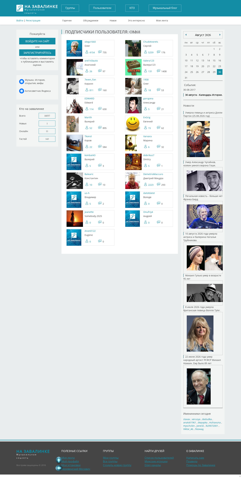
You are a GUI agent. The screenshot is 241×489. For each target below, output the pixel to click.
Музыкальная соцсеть (41, 8)
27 (202, 72)
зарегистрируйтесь (37, 52)
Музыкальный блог (165, 8)
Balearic (89, 174)
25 (191, 72)
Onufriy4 (148, 211)
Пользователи (102, 8)
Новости (188, 105)
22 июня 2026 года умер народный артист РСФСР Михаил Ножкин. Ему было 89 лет (202, 360)
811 (91, 90)
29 (214, 72)
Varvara (147, 136)
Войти (19, 20)
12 (197, 60)
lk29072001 (212, 425)
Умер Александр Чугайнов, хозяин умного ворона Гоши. (199, 164)
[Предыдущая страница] (59, 468)
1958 (146, 79)
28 (208, 72)
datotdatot (149, 193)
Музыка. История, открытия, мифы (35, 81)
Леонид (199, 429)
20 (202, 66)
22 (91, 147)
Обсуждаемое (90, 20)
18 (149, 90)
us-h (87, 193)
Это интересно (136, 20)
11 (47, 131)
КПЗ (132, 8)
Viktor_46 (188, 429)
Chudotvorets (150, 41)
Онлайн (23, 131)
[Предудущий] (220, 34)
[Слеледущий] (186, 34)
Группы (70, 8)
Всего (22, 115)
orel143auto (91, 60)
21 (208, 66)
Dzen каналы (153, 465)
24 (186, 72)
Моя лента (162, 20)
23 (219, 66)
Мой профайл (70, 461)
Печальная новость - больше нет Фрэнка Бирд (203, 197)
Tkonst (88, 136)
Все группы (110, 461)
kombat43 (90, 155)
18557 (47, 115)
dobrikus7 (148, 155)
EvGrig (146, 117)
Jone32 (200, 425)
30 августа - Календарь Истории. (203, 94)
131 (150, 71)
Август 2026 (203, 35)
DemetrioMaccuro (153, 174)
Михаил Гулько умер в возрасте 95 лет (202, 277)
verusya (196, 419)
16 (219, 60)
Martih (88, 117)
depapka (202, 422)
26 (91, 71)
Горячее (67, 20)
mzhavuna (215, 422)
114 (91, 109)
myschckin (189, 425)
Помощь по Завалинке (200, 465)
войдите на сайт (37, 41)
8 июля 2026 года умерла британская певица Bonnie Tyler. (202, 308)
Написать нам (195, 458)
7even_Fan (90, 79)
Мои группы (111, 458)
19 (197, 66)
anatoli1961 (189, 422)
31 (186, 77)
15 (149, 128)
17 (186, 66)
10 (91, 184)
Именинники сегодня (197, 413)
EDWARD (89, 98)
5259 (150, 52)
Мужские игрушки (156, 461)
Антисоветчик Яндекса (38, 90)
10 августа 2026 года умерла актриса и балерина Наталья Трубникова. (200, 237)
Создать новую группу (117, 465)
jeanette (89, 211)
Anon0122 (90, 230)
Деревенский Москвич (75, 469)
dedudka (207, 419)
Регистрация (33, 20)
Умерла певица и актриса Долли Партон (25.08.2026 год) (202, 114)
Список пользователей (159, 458)
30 (219, 72)
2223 (150, 184)
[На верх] (59, 460)
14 (208, 60)
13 (202, 60)
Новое (113, 20)
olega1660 (90, 41)
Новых (22, 123)
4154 (92, 52)
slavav (186, 419)
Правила (191, 461)
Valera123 (148, 60)
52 (91, 128)
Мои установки (70, 465)
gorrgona (148, 98)
